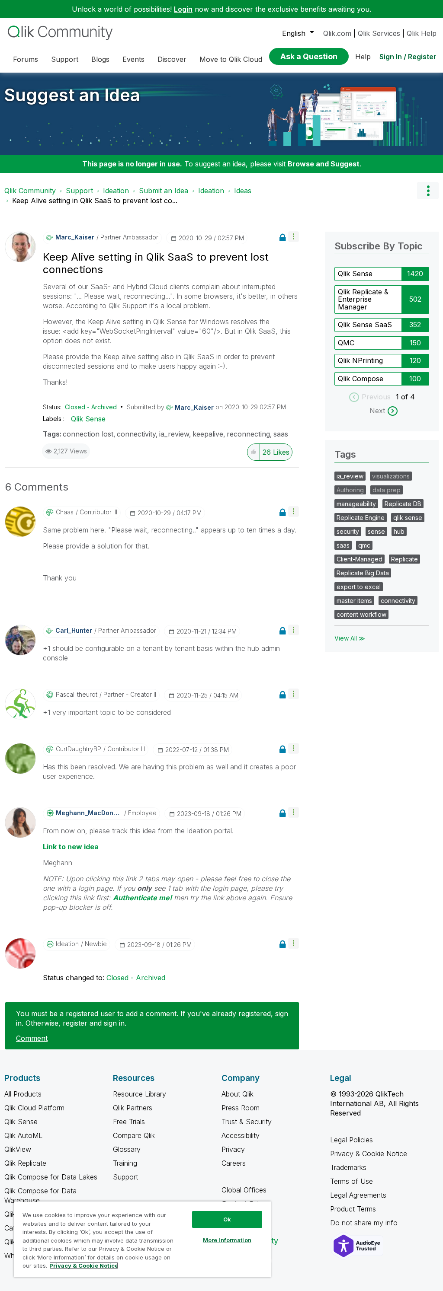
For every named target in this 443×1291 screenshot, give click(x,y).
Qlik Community (30, 190)
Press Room (241, 1107)
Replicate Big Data (363, 573)
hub (399, 531)
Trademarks (348, 1167)
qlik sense (407, 517)
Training (125, 1163)
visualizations (391, 476)
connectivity (136, 434)
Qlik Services (379, 33)
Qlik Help (422, 33)
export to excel (359, 586)
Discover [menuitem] (171, 59)
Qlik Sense (88, 418)
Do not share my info (365, 1222)
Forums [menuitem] (25, 59)
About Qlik (238, 1094)
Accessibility (241, 1135)
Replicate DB (403, 503)
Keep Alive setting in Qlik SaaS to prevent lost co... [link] (94, 200)
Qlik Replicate (25, 1163)
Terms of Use (351, 1181)
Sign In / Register (408, 56)
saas (280, 434)
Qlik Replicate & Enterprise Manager (363, 299)
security (348, 531)
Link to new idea (71, 846)
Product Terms (353, 1209)
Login (183, 9)
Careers (234, 1163)
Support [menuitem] (64, 59)
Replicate (404, 559)
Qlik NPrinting (360, 360)
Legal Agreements (358, 1195)
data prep (386, 490)
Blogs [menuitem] (100, 59)
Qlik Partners (132, 1107)
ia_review (174, 434)
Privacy (233, 1149)
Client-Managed (359, 559)
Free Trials (129, 1121)
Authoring (350, 490)
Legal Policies (351, 1139)
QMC (346, 342)
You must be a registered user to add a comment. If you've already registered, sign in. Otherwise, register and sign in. (152, 1018)
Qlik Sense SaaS (365, 324)
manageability (356, 503)
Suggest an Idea (72, 95)
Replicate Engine (361, 517)
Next (377, 410)
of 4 (408, 396)
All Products (23, 1094)
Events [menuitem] (133, 59)
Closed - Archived (91, 407)
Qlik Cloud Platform (34, 1107)
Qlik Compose (360, 378)
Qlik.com (337, 33)
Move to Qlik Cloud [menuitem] (230, 59)
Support (79, 190)
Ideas (242, 190)
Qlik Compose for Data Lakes (50, 1177)
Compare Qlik (134, 1135)
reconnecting (248, 434)
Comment (32, 1038)
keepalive (208, 434)
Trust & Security (247, 1121)
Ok (227, 1219)
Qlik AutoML (23, 1135)
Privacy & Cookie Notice (368, 1153)
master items (354, 600)
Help (363, 56)
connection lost (88, 434)
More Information (227, 1240)
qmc (364, 545)
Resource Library (139, 1094)
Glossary (127, 1149)
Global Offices (244, 1190)
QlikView (17, 1149)
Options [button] (428, 190)
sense (376, 531)
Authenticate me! (142, 897)
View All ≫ (349, 638)
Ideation (116, 190)
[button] (293, 236)
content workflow (361, 614)
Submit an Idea (163, 190)
